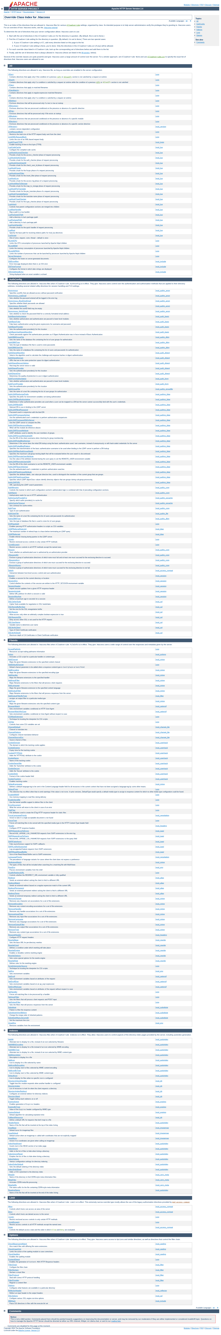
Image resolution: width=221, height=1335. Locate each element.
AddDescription (14, 1055)
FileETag (11, 810)
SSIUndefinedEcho (15, 272)
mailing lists (116, 1321)
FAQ (202, 5)
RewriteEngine (14, 950)
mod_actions (161, 654)
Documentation (28, 12)
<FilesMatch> (13, 90)
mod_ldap (160, 529)
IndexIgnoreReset (15, 1154)
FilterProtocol (13, 1275)
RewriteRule (13, 961)
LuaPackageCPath (15, 215)
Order (10, 1227)
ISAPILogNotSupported (17, 847)
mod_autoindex (162, 1039)
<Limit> (11, 539)
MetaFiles (12, 1180)
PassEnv (11, 867)
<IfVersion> (12, 127)
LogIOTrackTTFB (15, 142)
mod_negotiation (162, 815)
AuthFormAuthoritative (17, 379)
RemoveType (13, 930)
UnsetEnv (12, 1023)
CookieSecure (14, 768)
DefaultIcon (12, 1076)
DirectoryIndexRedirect (17, 1091)
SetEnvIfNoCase (14, 987)
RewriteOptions (14, 956)
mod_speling (161, 1244)
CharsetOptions (14, 732)
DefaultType (13, 789)
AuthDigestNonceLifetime (18, 363)
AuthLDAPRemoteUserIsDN (19, 462)
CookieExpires (14, 748)
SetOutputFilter (14, 1002)
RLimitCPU (12, 241)
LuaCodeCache (14, 147)
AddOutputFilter (14, 691)
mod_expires (161, 1102)
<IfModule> (12, 116)
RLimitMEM (13, 246)
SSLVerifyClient (14, 627)
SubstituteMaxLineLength (18, 1018)
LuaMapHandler (14, 210)
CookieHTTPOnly (15, 753)
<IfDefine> (12, 101)
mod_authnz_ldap (163, 394)
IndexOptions (13, 1159)
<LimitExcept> (14, 545)
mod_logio (160, 142)
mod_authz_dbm (162, 337)
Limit (198, 33)
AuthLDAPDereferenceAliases (20, 425)
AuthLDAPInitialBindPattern (19, 446)
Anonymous (13, 290)
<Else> (11, 74)
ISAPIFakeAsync (15, 841)
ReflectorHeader (14, 1291)
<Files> (11, 85)
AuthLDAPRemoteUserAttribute (21, 456)
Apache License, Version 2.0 (29, 1330)
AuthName (12, 493)
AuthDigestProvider (16, 368)
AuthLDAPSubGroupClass (18, 477)
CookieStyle (13, 774)
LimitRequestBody (15, 132)
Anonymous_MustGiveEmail (19, 301)
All (197, 21)
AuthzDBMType (14, 519)
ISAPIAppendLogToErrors (18, 831)
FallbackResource (15, 1117)
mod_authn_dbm (162, 342)
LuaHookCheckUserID (17, 163)
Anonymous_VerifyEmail (18, 311)
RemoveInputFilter (15, 914)
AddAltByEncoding (15, 1044)
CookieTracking (14, 779)
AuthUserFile (13, 513)
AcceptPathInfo (14, 649)
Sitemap (216, 5)
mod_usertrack (162, 743)
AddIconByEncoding (16, 1065)
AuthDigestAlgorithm (16, 353)
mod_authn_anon (163, 290)
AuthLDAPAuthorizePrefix (18, 394)
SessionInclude (14, 591)
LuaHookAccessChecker (18, 153)
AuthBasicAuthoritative (17, 316)
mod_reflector (161, 1291)
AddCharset (13, 659)
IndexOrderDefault (15, 1164)
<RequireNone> (14, 565)
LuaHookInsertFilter (16, 173)
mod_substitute (162, 1007)
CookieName (13, 758)
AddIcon (11, 1060)
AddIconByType (14, 1070)
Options (199, 35)
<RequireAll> (13, 555)
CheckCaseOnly (14, 1249)
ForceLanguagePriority (17, 815)
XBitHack (11, 1301)
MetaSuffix (12, 1185)
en (186, 21)
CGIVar (11, 722)
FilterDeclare (13, 1270)
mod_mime (160, 659)
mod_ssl (159, 602)
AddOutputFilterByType (17, 696)
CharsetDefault (14, 727)
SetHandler (12, 992)
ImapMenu (12, 1138)
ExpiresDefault (14, 1112)
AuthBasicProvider (15, 327)
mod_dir (159, 1081)
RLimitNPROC (14, 251)
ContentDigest (14, 1259)
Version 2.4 (40, 12)
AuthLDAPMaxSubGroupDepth (20, 451)
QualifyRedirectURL (16, 873)
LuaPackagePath (15, 220)
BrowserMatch (14, 706)
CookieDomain (14, 743)
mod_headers (161, 826)
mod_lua (159, 147)
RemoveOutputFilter (16, 924)
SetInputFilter (13, 997)
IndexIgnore (13, 1149)
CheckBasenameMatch (17, 1244)
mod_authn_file (162, 513)
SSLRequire (13, 612)
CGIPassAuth (13, 524)
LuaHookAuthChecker (17, 158)
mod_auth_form (162, 379)
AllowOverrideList (156, 57)
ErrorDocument (14, 805)
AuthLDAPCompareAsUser (19, 415)
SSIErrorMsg (13, 261)
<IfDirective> (13, 106)
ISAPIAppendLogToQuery (18, 836)
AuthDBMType (14, 342)
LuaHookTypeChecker (17, 199)
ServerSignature (14, 256)
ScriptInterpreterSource (17, 966)
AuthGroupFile (14, 389)
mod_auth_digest (163, 353)
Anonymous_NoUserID (17, 306)
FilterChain (12, 1265)
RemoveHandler (14, 909)
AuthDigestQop (14, 373)
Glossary (208, 5)
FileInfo (199, 27)
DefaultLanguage (15, 784)
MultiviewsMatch (14, 862)
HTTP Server (16, 12)
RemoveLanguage (15, 919)
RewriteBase (13, 940)
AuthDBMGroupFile (16, 337)
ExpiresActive (13, 1102)
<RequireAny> (14, 560)
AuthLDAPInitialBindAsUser (19, 441)
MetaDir (11, 1175)
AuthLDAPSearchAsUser (18, 467)
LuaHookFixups (14, 168)
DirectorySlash (14, 1096)
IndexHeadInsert (15, 1143)
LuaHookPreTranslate (17, 189)
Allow (10, 1207)
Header (11, 826)
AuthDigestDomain (15, 358)
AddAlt (10, 1039)
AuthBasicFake (14, 322)
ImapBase (12, 1128)
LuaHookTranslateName (18, 194)
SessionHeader (14, 586)
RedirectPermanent (16, 888)
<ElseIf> (68, 77)
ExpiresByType (14, 1107)
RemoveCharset (14, 898)
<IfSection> (12, 121)
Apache (6, 12)
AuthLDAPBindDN (15, 405)
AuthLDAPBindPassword (18, 410)
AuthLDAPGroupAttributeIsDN (20, 436)
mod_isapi (160, 831)
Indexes (199, 30)
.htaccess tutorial (50, 28)
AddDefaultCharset (16, 665)
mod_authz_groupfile (164, 389)
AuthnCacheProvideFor (17, 498)
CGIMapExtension (15, 717)
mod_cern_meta (162, 1175)
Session (11, 576)
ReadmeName (14, 1190)
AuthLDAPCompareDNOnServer (21, 420)
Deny (10, 1212)
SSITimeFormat (14, 267)
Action (10, 654)
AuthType (12, 508)
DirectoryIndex (14, 1086)
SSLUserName (14, 622)
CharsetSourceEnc (15, 737)
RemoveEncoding (15, 904)
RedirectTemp (13, 893)
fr (191, 21)
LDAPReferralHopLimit (17, 529)
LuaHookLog (13, 178)
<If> (59, 77)
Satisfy (11, 570)
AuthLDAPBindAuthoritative (19, 399)
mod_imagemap (162, 1128)
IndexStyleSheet (14, 1169)
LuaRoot (11, 230)
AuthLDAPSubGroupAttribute (20, 472)
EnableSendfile (14, 800)
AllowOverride (73, 25)
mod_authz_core (162, 487)
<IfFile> (11, 111)
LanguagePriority (15, 857)
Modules (187, 5)
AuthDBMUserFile (15, 347)
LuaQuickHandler (15, 225)
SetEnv (11, 971)
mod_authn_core (162, 493)
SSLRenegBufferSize (16, 607)
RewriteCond (13, 945)
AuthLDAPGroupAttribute (18, 430)
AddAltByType (13, 1050)
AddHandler (13, 675)
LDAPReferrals (14, 534)
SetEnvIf (11, 976)
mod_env (159, 867)
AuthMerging (13, 487)
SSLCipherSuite (14, 602)
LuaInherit (12, 204)
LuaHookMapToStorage (17, 184)
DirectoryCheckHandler (17, 1081)
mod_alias (160, 878)
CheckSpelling (14, 1254)
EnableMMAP (13, 795)
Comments (200, 42)
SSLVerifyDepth (14, 633)
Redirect (11, 878)
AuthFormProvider (15, 384)
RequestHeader (14, 935)
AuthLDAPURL (14, 482)
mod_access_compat (164, 570)
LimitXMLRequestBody (17, 137)
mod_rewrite (161, 940)
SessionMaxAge (14, 596)
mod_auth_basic (162, 316)
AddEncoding (13, 670)
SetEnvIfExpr (13, 981)
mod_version (161, 127)
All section (85, 53)
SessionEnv (13, 581)
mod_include (161, 261)
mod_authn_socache (164, 498)
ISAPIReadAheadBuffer (17, 852)
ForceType (12, 820)
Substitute (12, 1007)
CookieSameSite (15, 763)
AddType (11, 701)
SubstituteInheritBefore (17, 1013)
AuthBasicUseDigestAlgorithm (20, 332)
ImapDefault (13, 1133)
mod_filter (160, 696)
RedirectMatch (14, 883)
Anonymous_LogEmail (17, 296)
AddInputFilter (14, 680)
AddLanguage (14, 685)
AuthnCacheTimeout (16, 503)
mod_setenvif (161, 706)
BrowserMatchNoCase (17, 711)
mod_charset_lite (163, 727)
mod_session (161, 576)
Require (11, 550)
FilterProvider (13, 1280)
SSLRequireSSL (14, 617)
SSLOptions (13, 1296)
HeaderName (13, 1123)
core (157, 74)
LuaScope (12, 235)
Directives (195, 5)
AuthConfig (200, 24)
